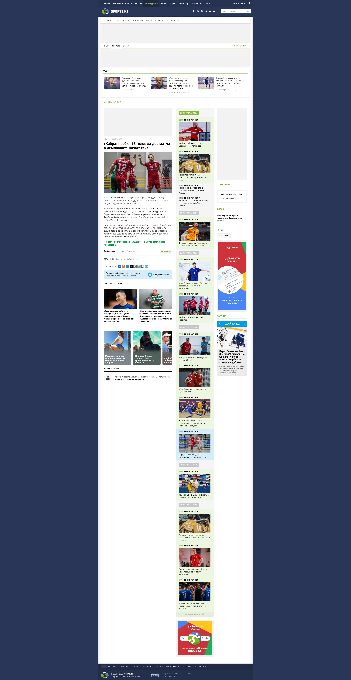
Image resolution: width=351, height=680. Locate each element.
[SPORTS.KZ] (232, 276)
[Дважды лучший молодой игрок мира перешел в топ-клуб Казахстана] (194, 557)
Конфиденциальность (183, 666)
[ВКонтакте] (119, 266)
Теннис (163, 3)
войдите (118, 379)
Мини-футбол (151, 3)
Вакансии (123, 666)
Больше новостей (195, 614)
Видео (149, 21)
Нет (221, 230)
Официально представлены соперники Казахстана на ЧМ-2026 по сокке (194, 537)
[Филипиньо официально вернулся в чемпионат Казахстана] (194, 483)
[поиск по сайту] (248, 11)
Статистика (147, 666)
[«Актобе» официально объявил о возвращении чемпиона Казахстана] (194, 271)
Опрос (220, 209)
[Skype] (142, 266)
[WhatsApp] (138, 266)
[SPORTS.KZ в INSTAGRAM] (198, 11)
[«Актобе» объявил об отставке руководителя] (194, 377)
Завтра (126, 46)
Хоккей (138, 3)
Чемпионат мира (228, 198)
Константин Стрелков (126, 251)
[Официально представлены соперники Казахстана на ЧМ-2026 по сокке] (194, 523)
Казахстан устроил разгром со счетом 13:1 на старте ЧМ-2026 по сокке (194, 177)
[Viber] (134, 266)
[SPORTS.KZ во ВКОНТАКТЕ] (210, 11)
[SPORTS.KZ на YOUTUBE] (214, 11)
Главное (106, 3)
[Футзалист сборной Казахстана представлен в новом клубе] (194, 231)
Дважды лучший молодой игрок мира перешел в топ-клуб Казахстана (193, 572)
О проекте (112, 666)
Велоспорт (184, 3)
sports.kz (166, 252)
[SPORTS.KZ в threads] (202, 11)
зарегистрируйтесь (135, 379)
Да (221, 225)
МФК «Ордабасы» (131, 259)
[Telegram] (146, 266)
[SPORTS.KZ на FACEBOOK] (194, 11)
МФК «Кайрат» (116, 259)
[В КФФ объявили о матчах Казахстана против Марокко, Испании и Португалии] (194, 408)
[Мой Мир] (127, 266)
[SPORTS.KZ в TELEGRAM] (206, 11)
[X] (131, 266)
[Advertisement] (175, 34)
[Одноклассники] (123, 266)
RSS (207, 666)
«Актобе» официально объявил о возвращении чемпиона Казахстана (193, 285)
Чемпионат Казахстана (231, 194)
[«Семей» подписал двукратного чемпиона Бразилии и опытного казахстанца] (194, 591)
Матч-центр (240, 46)
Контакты (135, 666)
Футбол (128, 3)
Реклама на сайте (163, 666)
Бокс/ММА (117, 3)
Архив (198, 666)
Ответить (223, 236)
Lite (118, 21)
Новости (109, 21)
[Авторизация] (248, 3)
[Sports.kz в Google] (195, 655)
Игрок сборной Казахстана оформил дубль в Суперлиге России (191, 190)
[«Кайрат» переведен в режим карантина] (194, 305)
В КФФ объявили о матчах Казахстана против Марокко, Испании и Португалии (192, 423)
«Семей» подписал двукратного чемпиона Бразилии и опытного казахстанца (193, 606)
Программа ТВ (162, 21)
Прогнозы (176, 21)
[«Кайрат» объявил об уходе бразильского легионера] (194, 131)
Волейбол (196, 3)
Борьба (173, 3)
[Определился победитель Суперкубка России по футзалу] (194, 443)
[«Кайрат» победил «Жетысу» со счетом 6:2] (194, 345)
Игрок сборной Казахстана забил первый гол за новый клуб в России (194, 203)
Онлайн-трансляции (133, 21)
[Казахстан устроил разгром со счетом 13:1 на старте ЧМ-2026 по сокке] (194, 163)
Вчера (107, 46)
